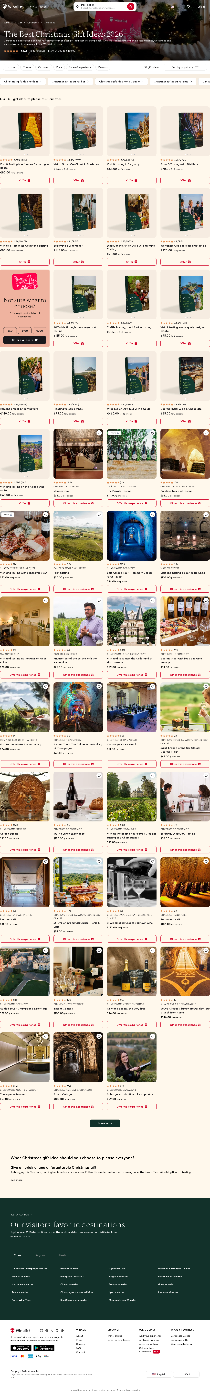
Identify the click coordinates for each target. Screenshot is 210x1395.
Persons (103, 67)
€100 (25, 330)
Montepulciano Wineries (122, 1300)
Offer (22, 180)
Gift (20, 22)
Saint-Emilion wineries (170, 1276)
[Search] (130, 6)
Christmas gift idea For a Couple (119, 81)
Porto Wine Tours (22, 1300)
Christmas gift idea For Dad (171, 81)
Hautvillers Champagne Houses (29, 1268)
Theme (27, 67)
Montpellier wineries (72, 1276)
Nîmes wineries (166, 1284)
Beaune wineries (21, 1276)
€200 (39, 330)
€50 (10, 330)
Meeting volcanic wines (68, 408)
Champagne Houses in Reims (76, 1292)
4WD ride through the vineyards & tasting (74, 329)
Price (59, 67)
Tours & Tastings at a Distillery (179, 164)
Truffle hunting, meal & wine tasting (129, 327)
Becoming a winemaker (68, 245)
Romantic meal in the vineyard (19, 408)
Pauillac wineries (70, 1268)
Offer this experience (76, 503)
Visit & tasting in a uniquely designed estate (183, 329)
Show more (105, 1123)
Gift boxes (33, 22)
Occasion (43, 67)
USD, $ (186, 1374)
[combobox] (103, 6)
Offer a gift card (22, 340)
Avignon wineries (118, 1276)
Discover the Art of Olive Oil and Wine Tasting (131, 247)
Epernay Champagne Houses (174, 1268)
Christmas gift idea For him (21, 81)
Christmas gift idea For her (68, 81)
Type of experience (80, 67)
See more (16, 1180)
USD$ (179, 6)
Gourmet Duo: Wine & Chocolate (181, 408)
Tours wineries (20, 1292)
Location (10, 67)
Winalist (8, 22)
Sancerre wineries (168, 1292)
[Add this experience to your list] (99, 432)
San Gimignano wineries (73, 1300)
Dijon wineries (117, 1268)
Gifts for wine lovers (119, 1339)
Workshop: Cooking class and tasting (183, 245)
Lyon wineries (116, 1292)
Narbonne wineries (22, 1284)
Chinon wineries (69, 1284)
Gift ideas (40, 6)
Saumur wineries (118, 1284)
